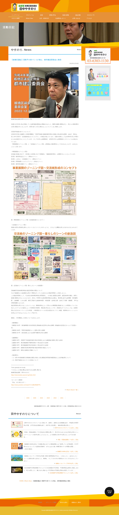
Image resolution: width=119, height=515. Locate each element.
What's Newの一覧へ (72, 390)
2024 (41, 398)
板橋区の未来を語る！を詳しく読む (67, 451)
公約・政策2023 (44, 18)
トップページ (15, 15)
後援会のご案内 (76, 502)
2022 (55, 398)
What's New (29, 18)
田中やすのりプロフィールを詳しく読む (67, 428)
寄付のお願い (64, 502)
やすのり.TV (90, 15)
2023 (48, 398)
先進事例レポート (60, 18)
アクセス (89, 18)
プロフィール (30, 15)
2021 (61, 398)
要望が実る (52, 15)
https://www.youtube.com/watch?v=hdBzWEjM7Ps (25, 385)
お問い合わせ (76, 18)
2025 (34, 398)
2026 (27, 398)
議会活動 (78, 15)
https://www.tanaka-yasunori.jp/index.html (23, 375)
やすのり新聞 (15, 18)
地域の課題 (65, 15)
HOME (21, 481)
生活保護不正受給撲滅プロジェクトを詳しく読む (64, 473)
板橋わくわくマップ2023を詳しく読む (67, 463)
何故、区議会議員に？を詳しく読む (68, 439)
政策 (41, 15)
